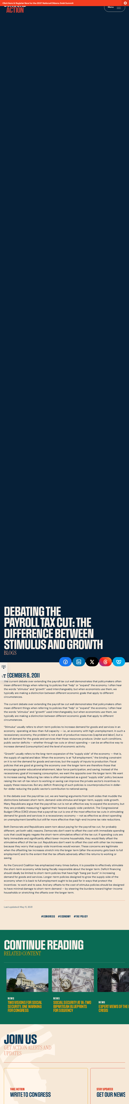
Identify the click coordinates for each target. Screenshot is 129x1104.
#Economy (64, 916)
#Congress (48, 916)
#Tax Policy (81, 916)
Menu (111, 7)
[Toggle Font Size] (3, 676)
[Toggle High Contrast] (3, 666)
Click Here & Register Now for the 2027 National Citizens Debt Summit (38, 3)
